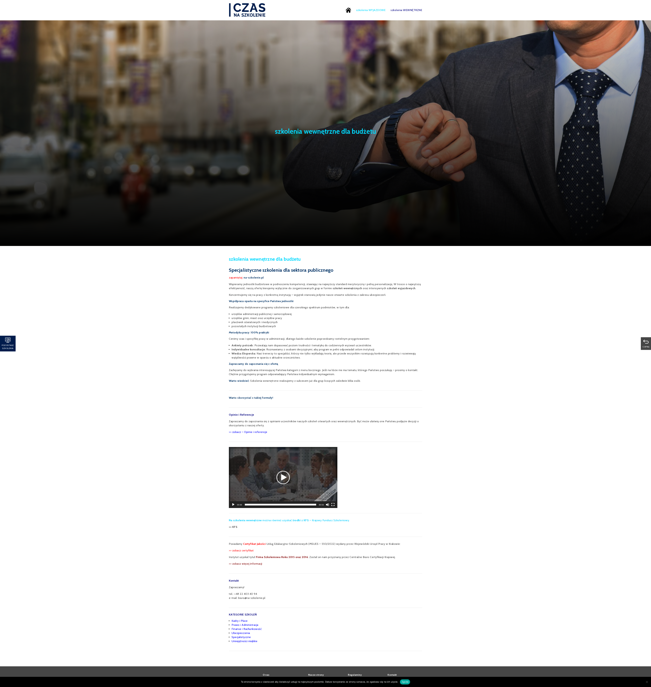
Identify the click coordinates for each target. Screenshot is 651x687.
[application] (283, 477)
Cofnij (646, 346)
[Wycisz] (327, 504)
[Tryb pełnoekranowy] (333, 504)
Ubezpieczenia (241, 633)
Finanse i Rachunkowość (247, 629)
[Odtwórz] (233, 504)
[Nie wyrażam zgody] (646, 682)
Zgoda (405, 681)
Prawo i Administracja (245, 624)
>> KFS (233, 527)
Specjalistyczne (241, 637)
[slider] (280, 504)
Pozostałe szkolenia (8, 346)
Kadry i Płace (240, 620)
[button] (283, 477)
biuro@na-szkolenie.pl (251, 598)
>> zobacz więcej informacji (245, 563)
